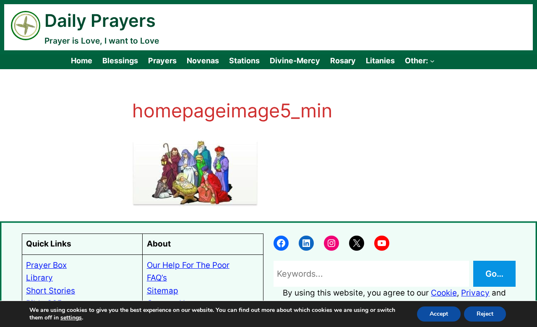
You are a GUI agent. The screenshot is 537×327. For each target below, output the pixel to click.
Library (39, 278)
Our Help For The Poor (188, 265)
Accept (439, 314)
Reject (485, 314)
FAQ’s (157, 278)
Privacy (475, 293)
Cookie (444, 293)
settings (71, 318)
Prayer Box (46, 265)
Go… (494, 274)
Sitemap (162, 291)
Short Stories (50, 291)
